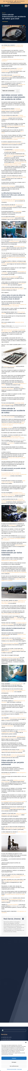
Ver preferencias (14, 1066)
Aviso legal (19, 1069)
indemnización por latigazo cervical (12, 530)
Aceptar (14, 1058)
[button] (26, 1042)
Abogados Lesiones (8, 898)
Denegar (14, 1062)
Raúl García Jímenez (12, 919)
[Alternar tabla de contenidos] (16, 91)
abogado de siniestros (19, 729)
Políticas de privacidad (12, 1069)
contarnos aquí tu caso (17, 906)
